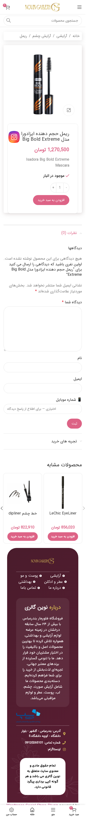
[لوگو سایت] (43, 7)
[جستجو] (9, 21)
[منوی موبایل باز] (79, 7)
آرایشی (61, 36)
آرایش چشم (42, 36)
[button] (84, 508)
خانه (76, 36)
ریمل (23, 36)
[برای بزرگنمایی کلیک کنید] (68, 110)
